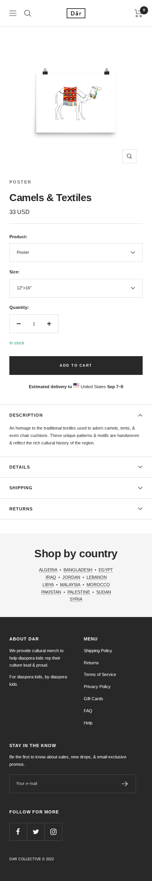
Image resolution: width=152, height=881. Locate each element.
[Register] (125, 783)
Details (19, 467)
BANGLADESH (78, 569)
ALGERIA (48, 569)
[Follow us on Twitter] (35, 831)
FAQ (88, 710)
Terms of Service (100, 674)
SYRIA (76, 599)
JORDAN (71, 577)
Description (26, 415)
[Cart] (138, 13)
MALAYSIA (70, 584)
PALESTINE (78, 592)
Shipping (21, 487)
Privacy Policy (97, 686)
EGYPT (106, 569)
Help (88, 722)
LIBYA (48, 584)
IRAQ (51, 577)
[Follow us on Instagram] (53, 831)
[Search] (27, 13)
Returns (21, 508)
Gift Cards (93, 698)
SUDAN (103, 592)
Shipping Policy (98, 650)
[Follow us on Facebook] (18, 831)
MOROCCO (98, 584)
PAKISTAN (51, 592)
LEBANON (97, 577)
